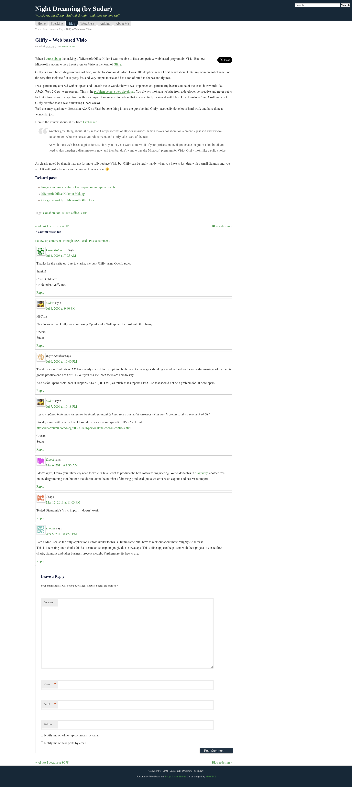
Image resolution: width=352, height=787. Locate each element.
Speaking (57, 23)
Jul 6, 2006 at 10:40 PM (61, 361)
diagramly (201, 473)
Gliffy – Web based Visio (61, 40)
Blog (72, 23)
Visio (83, 212)
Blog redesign (222, 226)
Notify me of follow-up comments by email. (72, 735)
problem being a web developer (114, 91)
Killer (65, 212)
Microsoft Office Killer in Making (63, 193)
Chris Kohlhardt (56, 250)
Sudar (50, 302)
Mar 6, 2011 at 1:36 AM (62, 465)
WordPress (87, 23)
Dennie (50, 528)
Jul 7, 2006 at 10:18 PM (61, 406)
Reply (40, 292)
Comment (49, 602)
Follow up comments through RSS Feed (61, 240)
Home (42, 23)
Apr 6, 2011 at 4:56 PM (61, 534)
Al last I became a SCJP (52, 226)
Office (75, 212)
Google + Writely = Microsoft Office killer (68, 200)
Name (50, 684)
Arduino (105, 23)
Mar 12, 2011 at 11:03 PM (63, 502)
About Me (122, 23)
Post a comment (99, 240)
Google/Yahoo (67, 46)
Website (48, 724)
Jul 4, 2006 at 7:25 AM (61, 255)
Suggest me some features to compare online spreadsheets (78, 187)
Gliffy (117, 64)
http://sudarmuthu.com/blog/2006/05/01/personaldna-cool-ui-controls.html (83, 428)
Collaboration (51, 212)
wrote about (53, 58)
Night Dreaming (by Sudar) (73, 8)
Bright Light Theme (175, 776)
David (50, 459)
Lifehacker (90, 122)
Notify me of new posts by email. (65, 743)
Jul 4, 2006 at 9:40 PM (60, 308)
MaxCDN (211, 776)
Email (50, 704)
